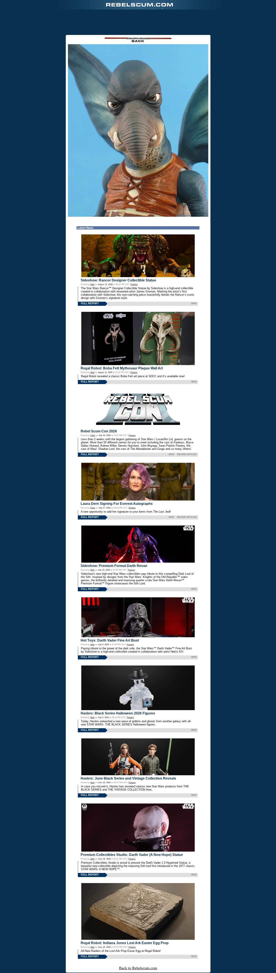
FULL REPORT (90, 303)
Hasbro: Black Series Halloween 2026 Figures (118, 713)
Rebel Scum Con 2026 (99, 431)
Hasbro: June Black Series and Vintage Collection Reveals (128, 778)
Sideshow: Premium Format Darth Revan (114, 566)
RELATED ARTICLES (187, 454)
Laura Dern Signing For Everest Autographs (117, 503)
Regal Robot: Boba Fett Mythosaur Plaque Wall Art (122, 368)
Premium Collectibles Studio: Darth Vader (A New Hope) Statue (132, 855)
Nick (92, 284)
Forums (134, 284)
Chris (92, 435)
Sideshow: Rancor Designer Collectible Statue (118, 280)
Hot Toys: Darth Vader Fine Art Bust (110, 640)
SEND (194, 303)
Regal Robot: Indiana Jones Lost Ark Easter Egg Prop (125, 943)
